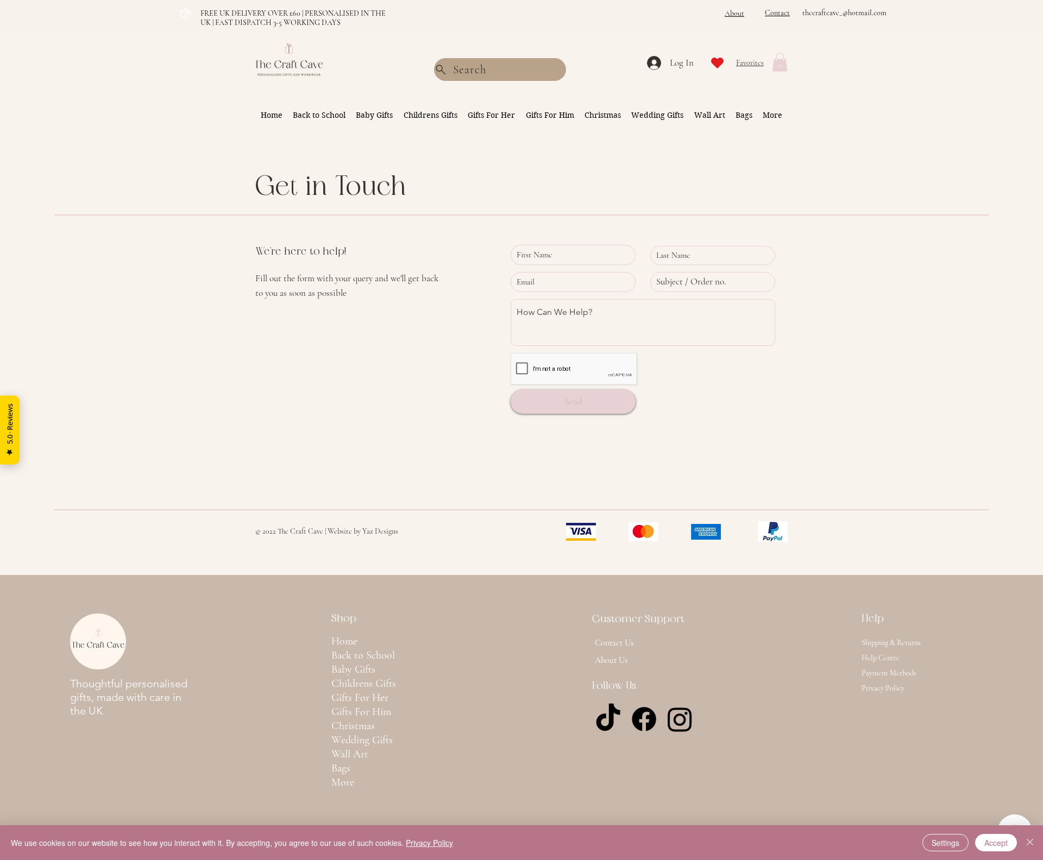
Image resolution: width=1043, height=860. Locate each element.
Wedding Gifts (362, 740)
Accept (996, 842)
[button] (780, 62)
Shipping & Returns (891, 642)
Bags (340, 768)
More (342, 782)
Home (344, 641)
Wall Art (349, 754)
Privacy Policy (429, 842)
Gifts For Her (359, 697)
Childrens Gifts (363, 683)
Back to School (363, 655)
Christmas (353, 725)
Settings (945, 842)
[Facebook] (644, 719)
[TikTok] (608, 719)
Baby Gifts (353, 669)
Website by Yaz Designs (363, 531)
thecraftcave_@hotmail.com (844, 12)
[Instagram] (680, 719)
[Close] (1029, 842)
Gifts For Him (361, 711)
